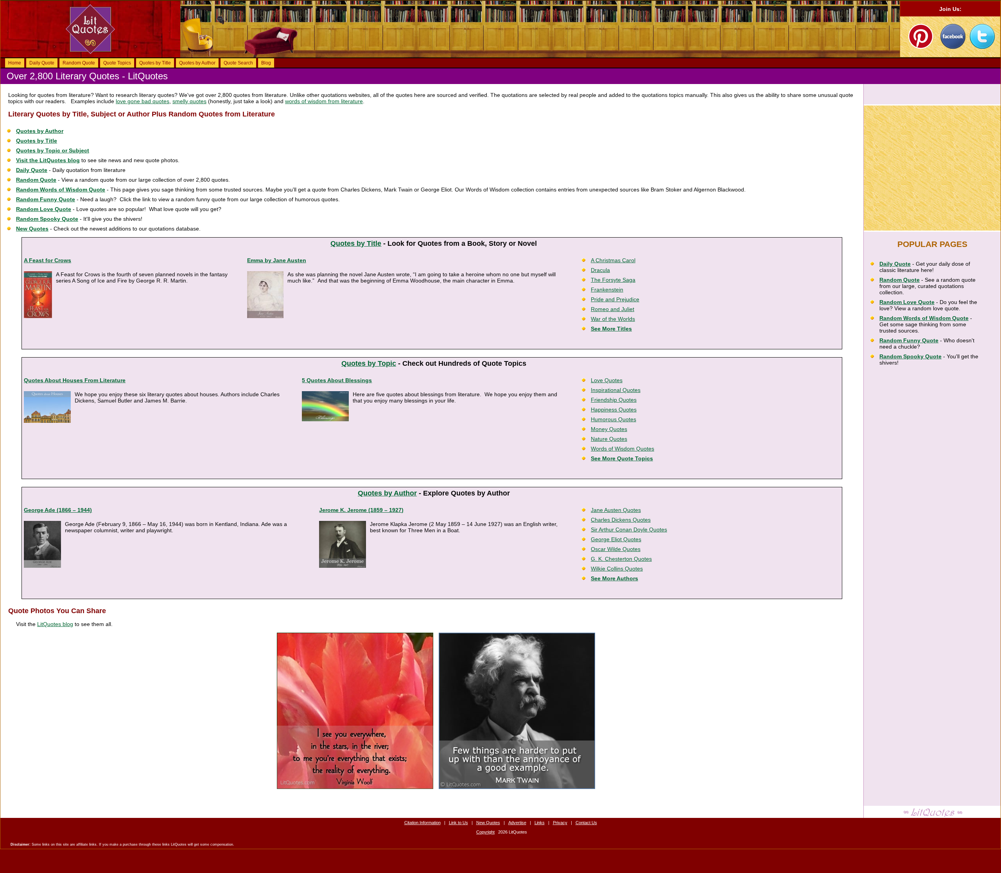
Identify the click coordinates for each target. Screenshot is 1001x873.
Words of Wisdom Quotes (622, 448)
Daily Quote (41, 63)
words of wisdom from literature (324, 101)
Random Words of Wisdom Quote (60, 189)
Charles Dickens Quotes (621, 520)
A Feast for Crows (47, 260)
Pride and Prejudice (615, 299)
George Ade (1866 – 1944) (58, 510)
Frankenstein (607, 289)
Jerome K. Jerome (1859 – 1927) (361, 510)
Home (14, 63)
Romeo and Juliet (612, 309)
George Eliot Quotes (616, 539)
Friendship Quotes (614, 400)
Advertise (517, 822)
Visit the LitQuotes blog (48, 160)
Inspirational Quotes (615, 390)
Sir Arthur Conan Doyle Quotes (629, 529)
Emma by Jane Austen (276, 260)
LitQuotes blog (55, 624)
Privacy (560, 822)
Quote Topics (117, 63)
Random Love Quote (43, 209)
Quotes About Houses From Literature (75, 380)
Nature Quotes (609, 439)
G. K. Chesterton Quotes (621, 559)
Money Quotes (609, 429)
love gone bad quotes (142, 101)
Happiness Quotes (614, 409)
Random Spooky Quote (47, 219)
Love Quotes (606, 380)
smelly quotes (189, 101)
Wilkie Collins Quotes (617, 568)
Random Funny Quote (45, 199)
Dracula (600, 270)
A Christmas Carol (613, 260)
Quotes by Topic (368, 363)
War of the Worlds (613, 319)
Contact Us (586, 822)
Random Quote (79, 63)
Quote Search (238, 63)
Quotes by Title (155, 63)
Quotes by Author (197, 63)
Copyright (485, 832)
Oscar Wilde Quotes (615, 549)
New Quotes (32, 228)
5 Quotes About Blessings (337, 380)
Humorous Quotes (613, 419)
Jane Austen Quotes (616, 510)
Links (540, 822)
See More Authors (614, 578)
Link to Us (458, 822)
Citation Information (422, 822)
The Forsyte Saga (613, 280)
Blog (266, 63)
